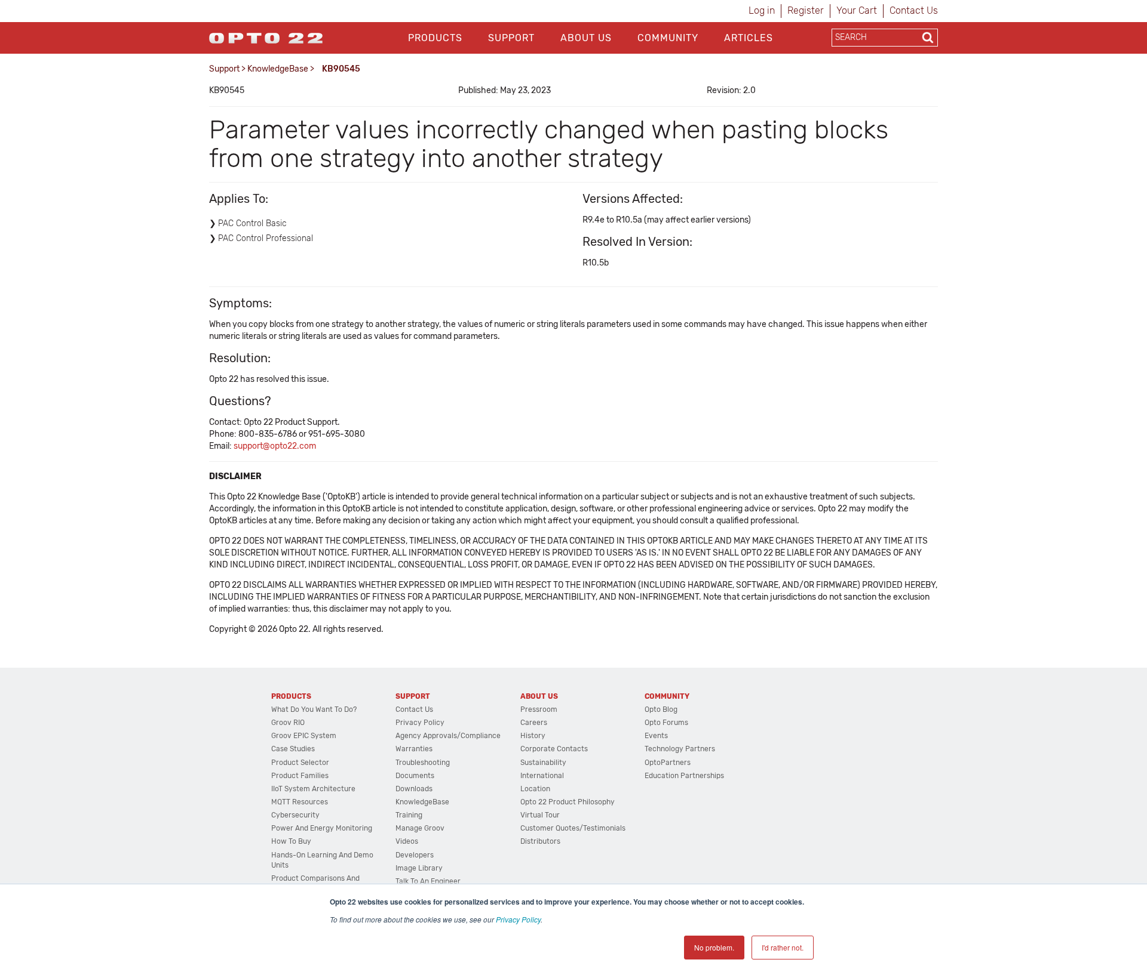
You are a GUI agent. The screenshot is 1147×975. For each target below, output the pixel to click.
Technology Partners (680, 749)
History (532, 736)
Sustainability (543, 762)
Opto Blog (661, 709)
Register (805, 10)
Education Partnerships (684, 776)
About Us (586, 38)
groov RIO (288, 722)
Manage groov (419, 828)
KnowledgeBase (277, 69)
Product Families (300, 776)
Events (656, 736)
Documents (414, 776)
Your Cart (856, 10)
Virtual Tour (540, 815)
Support (511, 38)
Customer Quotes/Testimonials (572, 828)
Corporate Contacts (554, 749)
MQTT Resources (299, 802)
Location (535, 789)
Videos (406, 841)
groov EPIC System (303, 736)
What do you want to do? (314, 709)
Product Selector (300, 762)
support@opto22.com (275, 446)
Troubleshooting (422, 762)
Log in (762, 10)
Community (667, 38)
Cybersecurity (295, 815)
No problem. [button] (714, 947)
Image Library (419, 868)
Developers (414, 855)
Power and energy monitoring (321, 828)
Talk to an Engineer (428, 881)
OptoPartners (668, 762)
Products (435, 38)
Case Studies (293, 749)
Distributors (540, 841)
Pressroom (538, 709)
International (542, 776)
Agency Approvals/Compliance (448, 736)
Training (408, 815)
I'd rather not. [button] (782, 947)
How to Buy (291, 841)
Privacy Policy (518, 919)
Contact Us (914, 10)
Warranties (414, 749)
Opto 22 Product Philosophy (567, 802)
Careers (533, 722)
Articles (748, 38)
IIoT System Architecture (313, 789)
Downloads (414, 789)
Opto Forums (666, 722)
